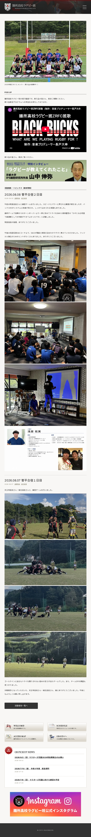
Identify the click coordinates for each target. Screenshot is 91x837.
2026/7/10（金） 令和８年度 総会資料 (32, 768)
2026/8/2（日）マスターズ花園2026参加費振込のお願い (39, 757)
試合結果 (24, 198)
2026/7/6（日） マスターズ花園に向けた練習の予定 (37, 780)
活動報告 (17, 198)
